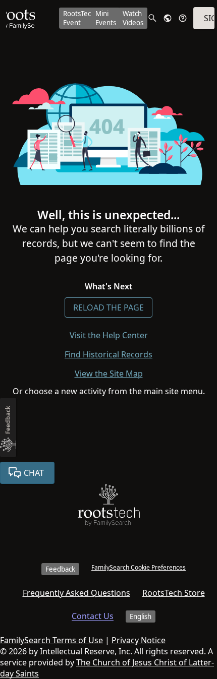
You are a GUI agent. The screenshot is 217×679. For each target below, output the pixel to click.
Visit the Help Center (109, 335)
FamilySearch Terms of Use (51, 640)
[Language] (167, 18)
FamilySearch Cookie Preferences (138, 567)
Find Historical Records (108, 354)
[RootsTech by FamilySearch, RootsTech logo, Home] (20, 18)
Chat (34, 472)
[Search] (152, 18)
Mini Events (105, 18)
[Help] (183, 18)
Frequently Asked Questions (76, 592)
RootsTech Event (79, 18)
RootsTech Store (173, 592)
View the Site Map (109, 373)
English (140, 616)
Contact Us (93, 616)
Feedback (60, 569)
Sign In (209, 18)
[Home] (109, 507)
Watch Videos (133, 18)
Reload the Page (108, 307)
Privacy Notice (139, 640)
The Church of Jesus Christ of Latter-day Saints (107, 668)
